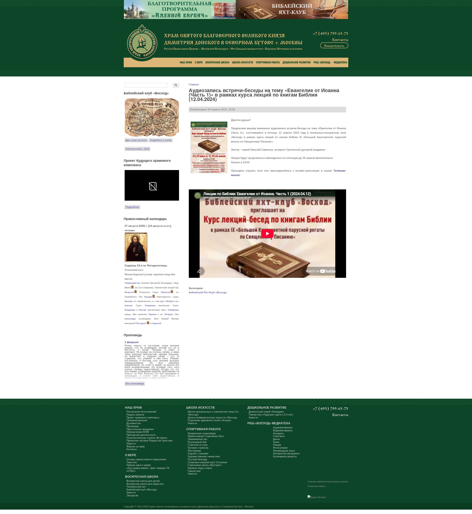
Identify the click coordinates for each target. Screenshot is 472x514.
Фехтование (194, 450)
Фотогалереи (280, 447)
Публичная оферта (316, 486)
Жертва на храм (135, 446)
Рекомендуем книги (284, 450)
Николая (142, 310)
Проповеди (132, 426)
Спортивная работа (268, 62)
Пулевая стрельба (198, 447)
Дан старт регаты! (136, 140)
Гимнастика (194, 471)
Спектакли (279, 436)
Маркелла (165, 292)
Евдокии (152, 314)
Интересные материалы (286, 453)
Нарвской (156, 323)
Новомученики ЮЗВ (137, 432)
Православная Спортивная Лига (205, 436)
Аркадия (148, 297)
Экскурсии (132, 495)
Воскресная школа (217, 62)
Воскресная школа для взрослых (145, 483)
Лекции (277, 444)
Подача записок (135, 414)
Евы (134, 314)
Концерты (278, 433)
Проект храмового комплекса (142, 417)
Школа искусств (242, 62)
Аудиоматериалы (282, 427)
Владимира (150, 305)
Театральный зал (136, 486)
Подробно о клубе (161, 140)
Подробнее (132, 206)
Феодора (169, 314)
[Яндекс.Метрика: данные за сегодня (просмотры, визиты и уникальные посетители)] (317, 497)
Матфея (169, 301)
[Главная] (142, 43)
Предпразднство (132, 283)
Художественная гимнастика (204, 456)
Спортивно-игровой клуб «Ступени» (207, 462)
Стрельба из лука (197, 444)
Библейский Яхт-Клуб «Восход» (208, 292)
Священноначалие (136, 420)
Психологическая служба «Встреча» (146, 437)
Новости (131, 443)
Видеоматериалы (282, 430)
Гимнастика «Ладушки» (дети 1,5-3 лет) (271, 414)
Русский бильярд (197, 459)
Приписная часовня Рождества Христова (149, 440)
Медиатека (340, 62)
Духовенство (133, 423)
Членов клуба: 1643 (137, 148)
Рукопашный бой (197, 442)
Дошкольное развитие (297, 62)
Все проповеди (135, 383)
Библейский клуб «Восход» (141, 489)
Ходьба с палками (198, 453)
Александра (130, 319)
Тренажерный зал (197, 439)
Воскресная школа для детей (142, 481)
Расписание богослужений (141, 411)
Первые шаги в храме (138, 465)
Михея (128, 287)
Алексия (128, 305)
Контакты (340, 39)
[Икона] (136, 261)
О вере (199, 62)
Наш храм (186, 62)
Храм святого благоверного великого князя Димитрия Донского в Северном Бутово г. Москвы (201, 506)
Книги (276, 442)
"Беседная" (141, 323)
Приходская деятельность (141, 434)
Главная (194, 84)
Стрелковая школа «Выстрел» (205, 465)
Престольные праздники (140, 429)
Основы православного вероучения (146, 459)
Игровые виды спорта (200, 468)
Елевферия (173, 310)
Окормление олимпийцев (202, 433)
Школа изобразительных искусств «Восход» (212, 417)
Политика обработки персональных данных (328, 481)
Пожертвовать (334, 45)
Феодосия (129, 292)
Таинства (131, 462)
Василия (129, 301)
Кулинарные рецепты (285, 456)
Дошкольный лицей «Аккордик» (266, 411)
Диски (276, 439)
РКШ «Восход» (322, 62)
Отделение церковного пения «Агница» (209, 420)
